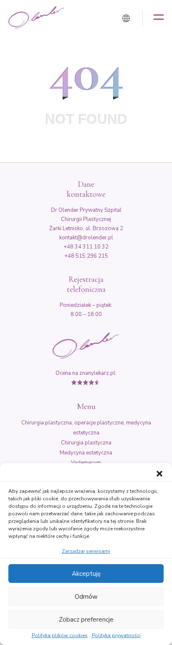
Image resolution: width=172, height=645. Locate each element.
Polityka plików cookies (60, 636)
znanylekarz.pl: (97, 373)
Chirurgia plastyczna (86, 443)
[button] (159, 473)
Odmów (86, 596)
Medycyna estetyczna (86, 453)
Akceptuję (86, 574)
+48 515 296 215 (86, 256)
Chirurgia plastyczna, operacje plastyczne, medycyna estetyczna (86, 428)
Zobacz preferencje (86, 619)
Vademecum (86, 463)
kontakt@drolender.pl (86, 237)
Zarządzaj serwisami (86, 551)
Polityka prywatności (116, 636)
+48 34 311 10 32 (86, 247)
